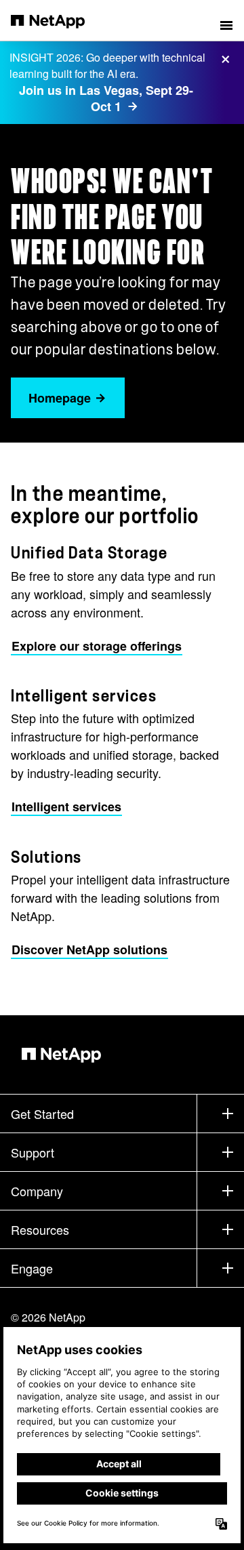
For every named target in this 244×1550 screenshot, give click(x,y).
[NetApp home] (56, 20)
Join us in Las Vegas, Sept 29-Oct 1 (106, 98)
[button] (226, 20)
